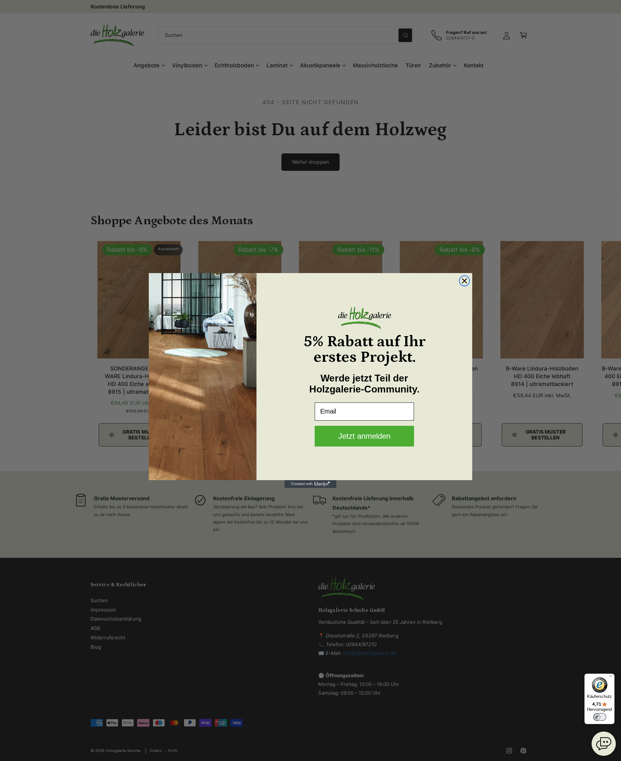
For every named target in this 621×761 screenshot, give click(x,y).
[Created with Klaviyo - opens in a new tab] (310, 484)
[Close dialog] (464, 281)
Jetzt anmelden (364, 436)
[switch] (599, 717)
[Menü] (611, 677)
